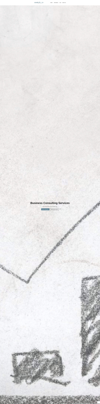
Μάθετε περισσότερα (45, 209)
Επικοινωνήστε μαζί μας (54, 209)
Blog (60, 2)
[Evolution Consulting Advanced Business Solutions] (39, 3)
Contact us (64, 2)
